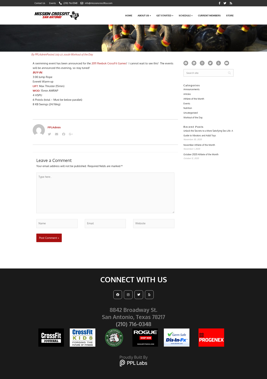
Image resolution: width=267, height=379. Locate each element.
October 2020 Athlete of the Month (201, 154)
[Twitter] (49, 134)
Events (186, 103)
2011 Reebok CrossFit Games (109, 63)
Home (128, 15)
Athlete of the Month (193, 98)
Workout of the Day (82, 54)
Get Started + (164, 15)
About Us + (144, 15)
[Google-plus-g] (71, 134)
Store (230, 15)
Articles (187, 94)
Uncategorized (190, 112)
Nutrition (187, 108)
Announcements (191, 89)
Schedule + (186, 15)
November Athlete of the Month (199, 145)
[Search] (229, 72)
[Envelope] (56, 134)
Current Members (209, 15)
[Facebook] (63, 134)
